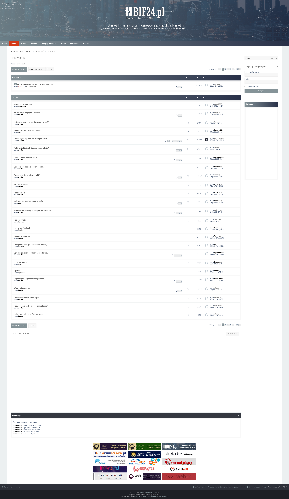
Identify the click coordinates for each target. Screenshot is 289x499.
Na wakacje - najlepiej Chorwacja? (28, 113)
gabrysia (217, 210)
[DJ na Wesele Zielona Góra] (110, 469)
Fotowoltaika (19, 193)
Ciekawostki (18, 57)
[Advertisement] (261, 143)
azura (216, 244)
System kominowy (22, 236)
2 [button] (225, 69)
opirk (216, 112)
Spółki (63, 44)
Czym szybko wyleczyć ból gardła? (29, 279)
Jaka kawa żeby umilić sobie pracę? (29, 314)
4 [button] (230, 69)
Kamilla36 (218, 130)
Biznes (23, 44)
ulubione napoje (20, 262)
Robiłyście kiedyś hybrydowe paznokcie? (31, 148)
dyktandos (22, 272)
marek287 (218, 104)
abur (20, 203)
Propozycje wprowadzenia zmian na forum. (35, 84)
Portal (14, 44)
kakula (216, 122)
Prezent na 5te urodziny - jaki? (27, 175)
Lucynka (217, 184)
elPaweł (217, 306)
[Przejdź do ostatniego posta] (220, 84)
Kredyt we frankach (22, 228)
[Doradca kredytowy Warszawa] (144, 476)
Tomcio (21, 222)
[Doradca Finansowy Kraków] (144, 446)
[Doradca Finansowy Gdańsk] (110, 446)
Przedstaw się (31, 86)
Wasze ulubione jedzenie (24, 288)
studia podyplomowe (23, 104)
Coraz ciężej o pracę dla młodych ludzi (30, 138)
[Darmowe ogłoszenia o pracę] (110, 454)
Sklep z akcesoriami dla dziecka (27, 130)
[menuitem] (14, 3)
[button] (219, 69)
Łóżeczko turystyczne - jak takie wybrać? (31, 122)
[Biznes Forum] (144, 13)
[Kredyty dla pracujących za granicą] (144, 454)
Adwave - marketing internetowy (146, 496)
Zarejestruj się (260, 67)
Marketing (74, 44)
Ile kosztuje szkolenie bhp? (25, 157)
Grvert (20, 186)
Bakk (216, 270)
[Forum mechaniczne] (179, 461)
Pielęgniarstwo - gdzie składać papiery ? (31, 244)
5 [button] (232, 69)
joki (19, 132)
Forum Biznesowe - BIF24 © (149, 493)
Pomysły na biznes (49, 44)
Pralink (20, 230)
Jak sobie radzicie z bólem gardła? (29, 167)
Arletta (216, 297)
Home (4, 44)
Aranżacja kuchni (21, 184)
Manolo (21, 141)
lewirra (20, 264)
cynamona (22, 106)
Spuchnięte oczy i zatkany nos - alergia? (31, 253)
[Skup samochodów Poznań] (110, 476)
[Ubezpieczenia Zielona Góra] (144, 461)
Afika (216, 148)
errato (20, 115)
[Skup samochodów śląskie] (179, 469)
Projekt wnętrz (20, 220)
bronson (217, 166)
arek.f (216, 175)
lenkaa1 (21, 247)
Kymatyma (218, 138)
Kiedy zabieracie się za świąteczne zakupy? (32, 210)
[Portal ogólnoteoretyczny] (179, 454)
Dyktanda (18, 270)
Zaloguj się (249, 67)
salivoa (217, 84)
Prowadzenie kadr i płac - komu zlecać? (31, 306)
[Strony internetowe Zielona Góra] (110, 461)
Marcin (20, 86)
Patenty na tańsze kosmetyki (26, 298)
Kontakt (86, 44)
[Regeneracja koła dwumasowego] (144, 469)
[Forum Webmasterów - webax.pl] (179, 476)
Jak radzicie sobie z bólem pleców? (29, 201)
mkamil (22, 64)
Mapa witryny (163, 496)
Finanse (34, 44)
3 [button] (227, 69)
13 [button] (237, 69)
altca (216, 288)
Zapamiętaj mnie (253, 86)
